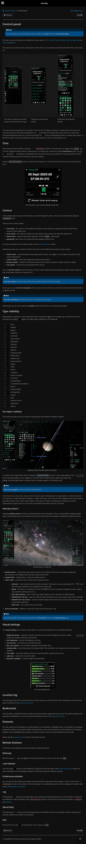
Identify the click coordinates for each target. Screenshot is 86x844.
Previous (8, 15)
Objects (5, 43)
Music (14, 43)
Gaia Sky (44, 3)
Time (46, 40)
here (33, 592)
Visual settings (70, 40)
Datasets (79, 40)
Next (79, 15)
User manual (10, 11)
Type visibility (60, 40)
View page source (76, 11)
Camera (51, 40)
